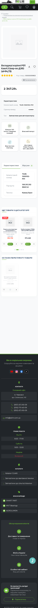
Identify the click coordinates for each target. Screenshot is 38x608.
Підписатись (20, 599)
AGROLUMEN (11, 511)
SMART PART (11, 501)
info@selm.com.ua (12, 418)
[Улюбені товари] (27, 7)
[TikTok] (26, 372)
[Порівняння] (16, 244)
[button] (17, 249)
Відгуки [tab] (27, 165)
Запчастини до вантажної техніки (19, 478)
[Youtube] (12, 372)
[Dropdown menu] (32, 2)
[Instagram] (17, 372)
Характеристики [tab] (11, 165)
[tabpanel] (19, 183)
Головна (5, 13)
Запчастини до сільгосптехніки (18, 483)
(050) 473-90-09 (20, 410)
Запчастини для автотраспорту (21, 116)
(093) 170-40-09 (20, 408)
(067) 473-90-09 (20, 405)
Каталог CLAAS (11, 473)
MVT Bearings (11, 506)
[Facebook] (21, 372)
